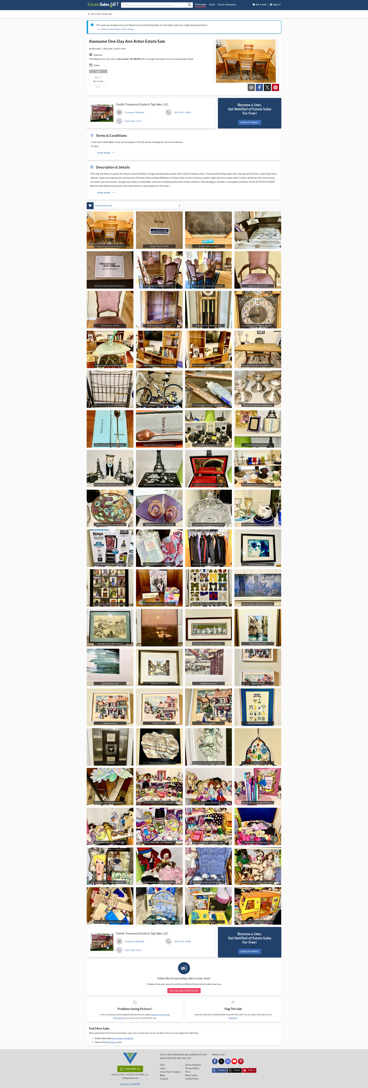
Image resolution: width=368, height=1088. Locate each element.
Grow (170, 1071)
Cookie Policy (192, 1078)
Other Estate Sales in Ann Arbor (117, 29)
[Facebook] (215, 1061)
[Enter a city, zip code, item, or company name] (189, 5)
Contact (164, 1078)
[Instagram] (228, 1061)
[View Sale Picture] (257, 230)
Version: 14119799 (130, 1084)
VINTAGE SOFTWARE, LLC (137, 1075)
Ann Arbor (111, 1042)
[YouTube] (234, 1061)
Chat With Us (132, 1069)
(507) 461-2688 (182, 112)
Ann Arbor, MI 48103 (122, 1038)
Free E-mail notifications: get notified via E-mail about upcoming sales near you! (183, 1056)
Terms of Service (193, 1065)
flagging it (233, 1018)
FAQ (162, 1065)
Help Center (191, 1075)
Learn (163, 1068)
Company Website (134, 112)
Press (188, 1071)
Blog (162, 1075)
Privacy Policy (192, 1068)
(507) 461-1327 (133, 121)
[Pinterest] (241, 1061)
